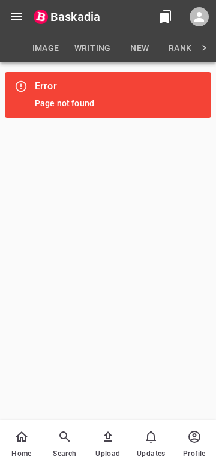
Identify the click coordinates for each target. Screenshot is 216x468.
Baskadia (75, 17)
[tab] (45, 48)
